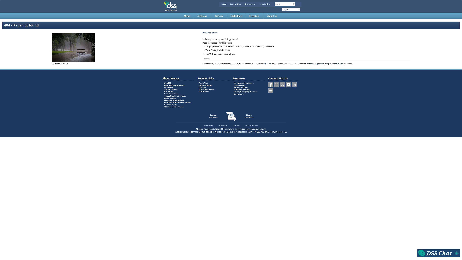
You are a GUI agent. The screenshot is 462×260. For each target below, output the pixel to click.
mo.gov (224, 4)
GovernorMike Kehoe (213, 116)
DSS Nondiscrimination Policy (174, 100)
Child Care (202, 87)
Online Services (265, 4)
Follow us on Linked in (294, 84)
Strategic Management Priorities (175, 96)
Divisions (202, 16)
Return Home (211, 33)
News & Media (168, 92)
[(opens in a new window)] (125, 47)
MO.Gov (267, 64)
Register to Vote (239, 85)
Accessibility (223, 125)
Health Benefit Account (242, 90)
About (186, 16)
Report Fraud (203, 83)
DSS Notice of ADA (170, 105)
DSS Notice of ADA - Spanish (173, 107)
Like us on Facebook (270, 84)
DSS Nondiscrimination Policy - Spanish (177, 102)
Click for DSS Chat (438, 253)
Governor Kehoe (235, 4)
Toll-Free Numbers (170, 98)
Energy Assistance (205, 85)
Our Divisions (168, 87)
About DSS (167, 83)
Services (219, 16)
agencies (319, 64)
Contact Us (272, 16)
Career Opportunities (171, 94)
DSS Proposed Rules (252, 125)
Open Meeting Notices (206, 89)
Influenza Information (241, 87)
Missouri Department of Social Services (187, 2)
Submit (293, 4)
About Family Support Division (174, 85)
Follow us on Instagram (276, 84)
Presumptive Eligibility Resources (245, 92)
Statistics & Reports (170, 89)
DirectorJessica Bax (249, 116)
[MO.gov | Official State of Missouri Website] (231, 116)
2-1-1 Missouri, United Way (243, 83)
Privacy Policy (208, 125)
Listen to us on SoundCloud (270, 90)
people (328, 64)
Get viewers (238, 94)
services (310, 64)
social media (337, 64)
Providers (254, 16)
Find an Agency (250, 4)
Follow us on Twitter (282, 84)
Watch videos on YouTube (288, 84)
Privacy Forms (204, 92)
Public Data (236, 16)
